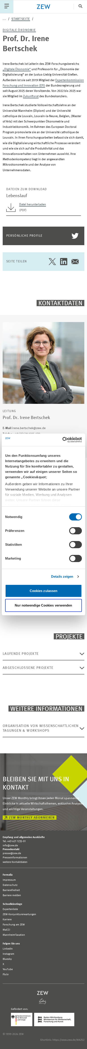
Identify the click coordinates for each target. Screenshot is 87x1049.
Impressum (9, 880)
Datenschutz (10, 885)
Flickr (6, 974)
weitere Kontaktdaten (15, 862)
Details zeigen (62, 576)
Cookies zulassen (44, 591)
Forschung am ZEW (14, 924)
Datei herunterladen (32, 204)
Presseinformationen (15, 857)
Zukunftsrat (31, 96)
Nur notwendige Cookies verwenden (43, 605)
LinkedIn (8, 949)
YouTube (8, 969)
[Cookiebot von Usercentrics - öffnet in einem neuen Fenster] (62, 440)
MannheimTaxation (14, 935)
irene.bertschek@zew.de (24, 428)
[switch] (75, 530)
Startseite (20, 19)
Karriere (7, 919)
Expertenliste (10, 909)
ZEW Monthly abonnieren (32, 817)
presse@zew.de (12, 853)
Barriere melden (12, 895)
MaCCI (6, 930)
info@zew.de (10, 845)
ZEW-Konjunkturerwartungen (19, 914)
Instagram (8, 954)
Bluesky (7, 959)
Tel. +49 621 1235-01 (14, 841)
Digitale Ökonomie (19, 30)
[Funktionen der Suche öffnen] (80, 6)
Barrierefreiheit (11, 890)
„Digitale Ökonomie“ (17, 69)
